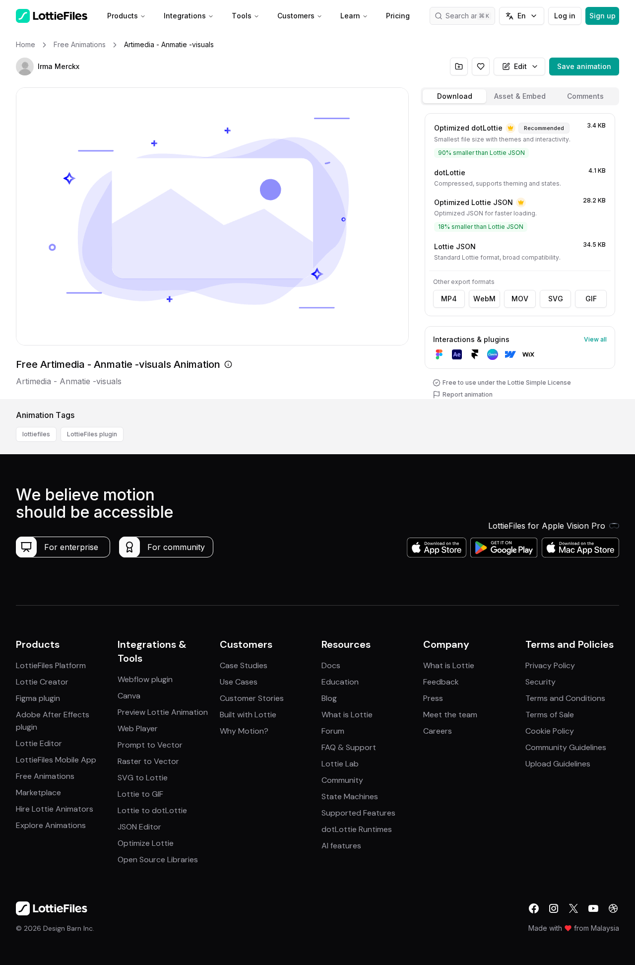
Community (342, 780)
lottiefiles (36, 434)
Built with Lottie (248, 714)
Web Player (138, 728)
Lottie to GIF (140, 794)
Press (433, 698)
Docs (330, 665)
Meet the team (450, 714)
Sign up (602, 15)
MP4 (449, 298)
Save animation (584, 66)
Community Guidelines (565, 747)
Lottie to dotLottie (152, 810)
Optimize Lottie (146, 843)
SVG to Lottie (143, 777)
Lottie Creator (42, 682)
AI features (341, 845)
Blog (329, 698)
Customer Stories (252, 698)
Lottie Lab (340, 763)
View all (595, 339)
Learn (350, 15)
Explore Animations (51, 825)
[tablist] (520, 96)
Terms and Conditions (565, 698)
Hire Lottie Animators (54, 809)
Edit (520, 66)
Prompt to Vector (150, 745)
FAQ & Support (348, 747)
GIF (591, 298)
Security (540, 682)
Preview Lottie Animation (163, 712)
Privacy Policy (550, 665)
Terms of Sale (549, 714)
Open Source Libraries (158, 859)
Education (340, 682)
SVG (555, 298)
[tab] (454, 96)
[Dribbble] (613, 908)
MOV (519, 298)
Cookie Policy (549, 731)
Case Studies (243, 665)
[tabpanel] (520, 254)
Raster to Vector (148, 761)
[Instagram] (554, 908)
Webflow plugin (145, 679)
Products (122, 15)
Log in (564, 15)
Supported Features (358, 813)
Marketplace (38, 792)
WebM (484, 298)
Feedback (441, 682)
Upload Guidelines (557, 763)
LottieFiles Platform (51, 665)
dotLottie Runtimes (356, 829)
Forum (332, 731)
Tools (242, 15)
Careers (437, 731)
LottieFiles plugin (92, 434)
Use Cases (238, 682)
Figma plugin (38, 698)
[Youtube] (593, 908)
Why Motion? (244, 731)
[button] (25, 66)
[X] (573, 908)
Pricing (398, 15)
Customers (296, 15)
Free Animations (45, 776)
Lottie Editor (39, 743)
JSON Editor (139, 827)
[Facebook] (534, 908)
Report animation (468, 394)
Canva (129, 695)
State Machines (349, 796)
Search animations (470, 15)
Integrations (185, 15)
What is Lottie (347, 714)
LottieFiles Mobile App (56, 760)
